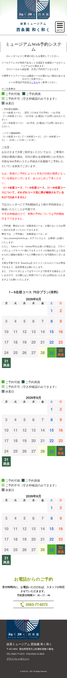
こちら (34, 82)
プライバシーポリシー (18, 659)
